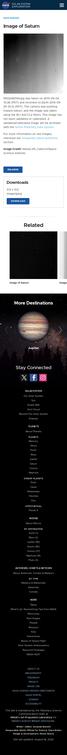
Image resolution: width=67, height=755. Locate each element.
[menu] (62, 5)
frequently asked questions (40, 138)
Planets (33, 426)
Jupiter (33, 348)
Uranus (33, 468)
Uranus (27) (33, 551)
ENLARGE (13, 170)
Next (60, 330)
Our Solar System (33, 396)
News (33, 605)
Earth (33, 450)
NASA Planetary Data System (34, 127)
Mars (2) (33, 537)
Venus (33, 446)
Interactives (33, 636)
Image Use (33, 686)
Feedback (33, 678)
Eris (33, 500)
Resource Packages (33, 650)
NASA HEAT (33, 654)
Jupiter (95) (33, 542)
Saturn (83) (33, 546)
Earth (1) (33, 533)
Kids (33, 632)
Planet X (33, 510)
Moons (33, 518)
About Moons (33, 523)
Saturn (33, 464)
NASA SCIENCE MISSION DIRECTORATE (33, 691)
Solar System (33, 391)
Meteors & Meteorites (33, 583)
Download (18, 201)
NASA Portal (33, 695)
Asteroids (33, 587)
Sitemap (33, 700)
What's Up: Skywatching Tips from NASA (33, 609)
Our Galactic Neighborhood (19, 13)
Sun (33, 400)
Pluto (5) (33, 560)
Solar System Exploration (19, 5)
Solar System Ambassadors (33, 645)
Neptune (33, 473)
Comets (33, 592)
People (33, 623)
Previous (7, 330)
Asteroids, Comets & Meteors (33, 568)
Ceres (33, 487)
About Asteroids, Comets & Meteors (33, 573)
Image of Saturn (19, 283)
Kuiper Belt (33, 405)
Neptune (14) (33, 556)
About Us (33, 669)
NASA (4, 5)
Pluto (33, 482)
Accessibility (33, 704)
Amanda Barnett (42, 727)
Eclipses (33, 418)
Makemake (33, 491)
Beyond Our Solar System (33, 414)
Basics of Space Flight (33, 641)
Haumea (33, 496)
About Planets (33, 431)
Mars (33, 455)
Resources (33, 614)
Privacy (33, 682)
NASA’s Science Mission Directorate (33, 721)
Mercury (33, 441)
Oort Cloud (33, 409)
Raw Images (11, 18)
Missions (33, 627)
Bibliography (33, 673)
